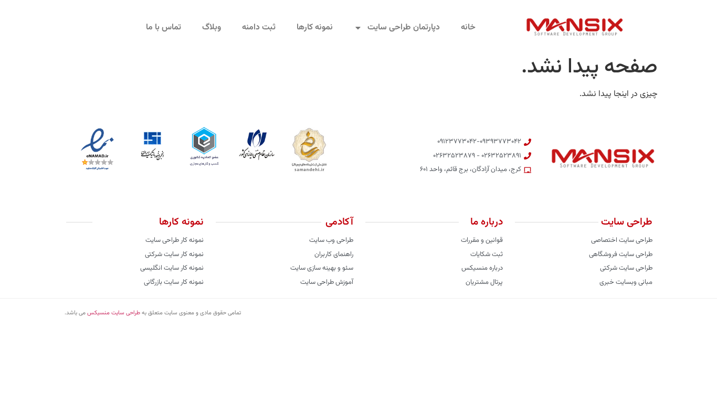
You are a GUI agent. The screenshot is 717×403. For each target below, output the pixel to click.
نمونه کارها (315, 27)
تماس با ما (163, 27)
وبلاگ (211, 27)
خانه (468, 27)
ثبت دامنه (259, 27)
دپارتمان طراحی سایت (403, 27)
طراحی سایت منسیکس (113, 313)
